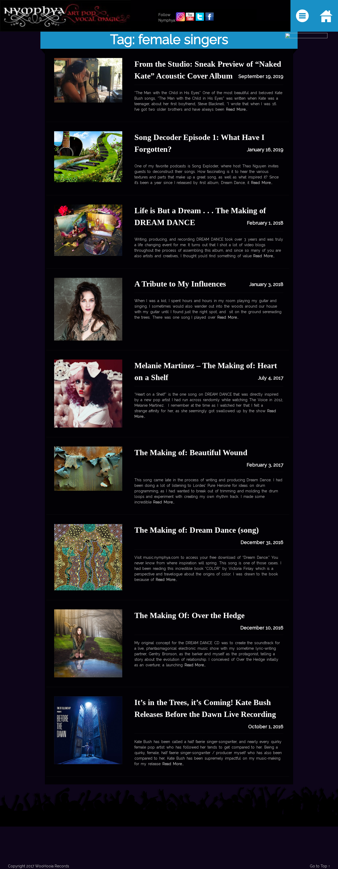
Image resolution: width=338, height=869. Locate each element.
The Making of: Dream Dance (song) (196, 530)
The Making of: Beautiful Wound (190, 452)
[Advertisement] (169, 826)
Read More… (235, 109)
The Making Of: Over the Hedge (189, 615)
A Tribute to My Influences (180, 283)
